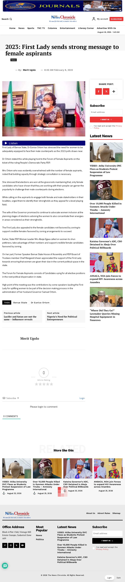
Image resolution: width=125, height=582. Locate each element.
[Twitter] (106, 91)
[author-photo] (4, 493)
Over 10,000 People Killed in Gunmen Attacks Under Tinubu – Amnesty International (106, 208)
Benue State (20, 302)
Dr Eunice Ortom (40, 302)
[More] (113, 91)
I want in (104, 119)
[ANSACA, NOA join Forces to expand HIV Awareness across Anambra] (106, 262)
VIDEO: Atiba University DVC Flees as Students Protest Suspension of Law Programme (105, 170)
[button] (7, 19)
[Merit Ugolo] (10, 338)
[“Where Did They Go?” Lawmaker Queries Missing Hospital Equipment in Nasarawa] (106, 297)
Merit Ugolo (29, 70)
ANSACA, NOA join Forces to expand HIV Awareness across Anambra (106, 279)
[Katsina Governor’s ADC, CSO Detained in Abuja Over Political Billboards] (106, 228)
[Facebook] (98, 91)
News (13, 60)
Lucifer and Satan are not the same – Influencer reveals (20, 318)
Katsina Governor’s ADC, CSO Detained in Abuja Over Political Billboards (106, 244)
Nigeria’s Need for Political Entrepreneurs (62, 318)
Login (82, 398)
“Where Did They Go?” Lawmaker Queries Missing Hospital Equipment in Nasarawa (105, 315)
